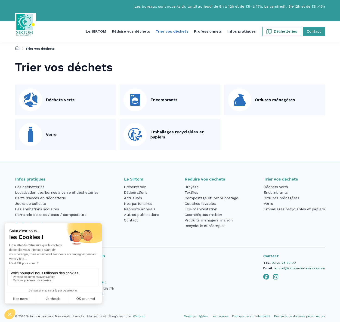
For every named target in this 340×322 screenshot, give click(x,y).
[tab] (266, 277)
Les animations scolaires (37, 209)
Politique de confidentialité (251, 316)
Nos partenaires (138, 203)
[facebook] (266, 276)
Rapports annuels (139, 209)
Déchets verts (60, 99)
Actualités (133, 198)
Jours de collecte (30, 203)
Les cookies (220, 316)
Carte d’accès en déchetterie (40, 198)
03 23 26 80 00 (284, 262)
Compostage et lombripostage (211, 198)
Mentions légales (196, 316)
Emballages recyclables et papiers (177, 134)
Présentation (135, 187)
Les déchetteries (29, 187)
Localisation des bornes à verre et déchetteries (57, 192)
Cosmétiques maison (203, 214)
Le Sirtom (133, 179)
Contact (131, 220)
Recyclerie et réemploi (205, 226)
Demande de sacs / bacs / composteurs (51, 214)
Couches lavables (200, 203)
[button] (96, 31)
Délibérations (135, 192)
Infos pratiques (30, 179)
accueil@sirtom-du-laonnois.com (299, 268)
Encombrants (163, 99)
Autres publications (141, 214)
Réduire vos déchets (205, 179)
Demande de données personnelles (299, 316)
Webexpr (139, 316)
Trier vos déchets (281, 179)
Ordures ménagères (275, 99)
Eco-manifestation (201, 209)
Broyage (192, 187)
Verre (51, 134)
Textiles (191, 192)
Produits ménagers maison (209, 220)
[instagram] (275, 276)
